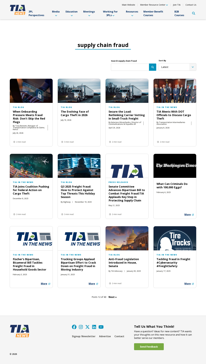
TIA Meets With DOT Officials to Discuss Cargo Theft (174, 115)
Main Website (128, 4)
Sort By (162, 60)
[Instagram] (81, 327)
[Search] (152, 67)
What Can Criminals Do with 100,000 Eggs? (172, 185)
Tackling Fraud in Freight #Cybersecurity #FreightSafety (173, 262)
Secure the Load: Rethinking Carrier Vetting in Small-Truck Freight (127, 115)
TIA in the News (167, 107)
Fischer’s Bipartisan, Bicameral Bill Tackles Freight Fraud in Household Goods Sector (29, 264)
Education (72, 11)
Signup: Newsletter (83, 336)
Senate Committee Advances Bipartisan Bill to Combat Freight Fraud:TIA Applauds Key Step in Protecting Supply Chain (127, 193)
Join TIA (177, 4)
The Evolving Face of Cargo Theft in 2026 (75, 113)
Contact (119, 336)
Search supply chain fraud (124, 60)
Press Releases (118, 182)
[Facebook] (74, 327)
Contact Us (190, 4)
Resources (132, 11)
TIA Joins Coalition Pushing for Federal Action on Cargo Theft (31, 190)
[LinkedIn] (94, 327)
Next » (113, 297)
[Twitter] (87, 327)
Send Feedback (149, 346)
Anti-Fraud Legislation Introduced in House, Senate (124, 262)
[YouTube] (101, 327)
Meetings (89, 11)
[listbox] (177, 67)
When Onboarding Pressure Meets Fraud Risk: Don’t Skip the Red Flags (29, 117)
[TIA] (18, 10)
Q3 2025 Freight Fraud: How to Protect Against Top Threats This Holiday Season (78, 192)
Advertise (105, 336)
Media (56, 11)
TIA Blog (18, 107)
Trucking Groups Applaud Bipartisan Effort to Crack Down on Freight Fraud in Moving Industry (78, 264)
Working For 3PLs (110, 13)
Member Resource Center (152, 5)
